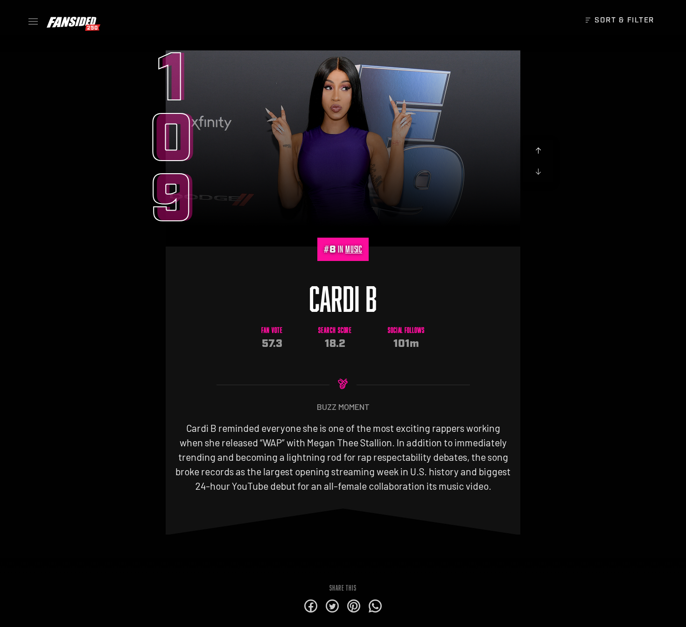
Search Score (335, 330)
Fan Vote (272, 330)
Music (353, 249)
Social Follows (406, 330)
